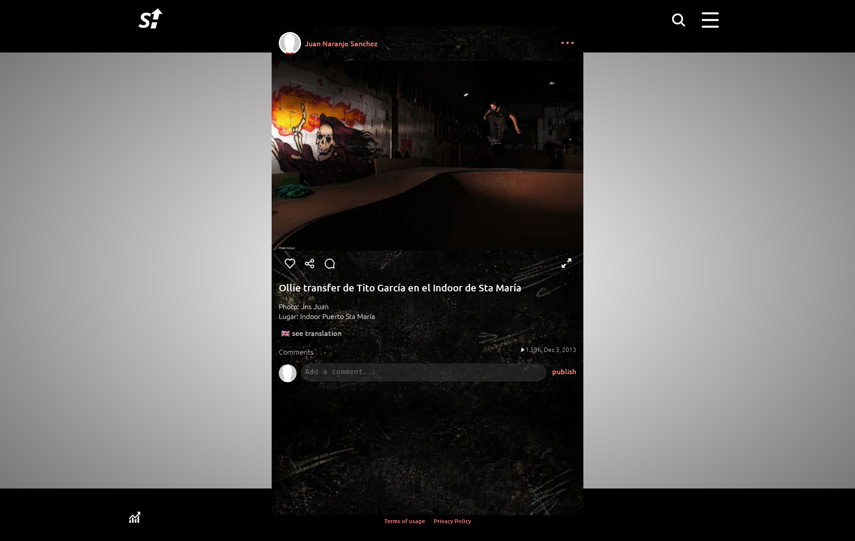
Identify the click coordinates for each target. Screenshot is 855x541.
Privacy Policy (452, 521)
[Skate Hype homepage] (150, 33)
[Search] (678, 19)
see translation (317, 333)
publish (564, 371)
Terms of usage (404, 521)
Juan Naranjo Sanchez (341, 43)
